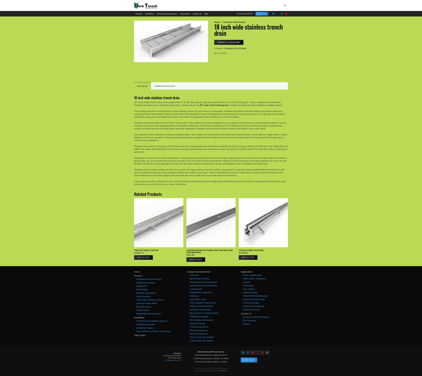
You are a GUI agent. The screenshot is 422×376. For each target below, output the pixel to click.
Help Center (139, 335)
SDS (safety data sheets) (201, 320)
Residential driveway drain (148, 313)
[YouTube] (286, 14)
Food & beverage (251, 302)
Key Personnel (249, 320)
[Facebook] (273, 14)
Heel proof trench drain (200, 309)
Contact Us (246, 313)
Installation (139, 317)
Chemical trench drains (146, 303)
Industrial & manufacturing (255, 295)
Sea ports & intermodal (254, 299)
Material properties (198, 330)
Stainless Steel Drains (234, 22)
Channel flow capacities (201, 292)
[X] (277, 14)
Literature (194, 275)
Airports (247, 282)
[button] (285, 5)
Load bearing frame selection (203, 285)
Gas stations (249, 289)
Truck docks (248, 285)
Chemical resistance (199, 326)
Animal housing (250, 292)
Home (217, 22)
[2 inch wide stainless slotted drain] (263, 199)
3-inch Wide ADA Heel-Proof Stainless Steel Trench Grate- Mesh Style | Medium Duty (209, 251)
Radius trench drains (145, 282)
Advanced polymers (199, 333)
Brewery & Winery (251, 309)
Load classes (196, 289)
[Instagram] (267, 352)
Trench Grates (142, 310)
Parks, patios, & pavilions (254, 278)
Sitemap (223, 371)
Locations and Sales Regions (256, 317)
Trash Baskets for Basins (201, 340)
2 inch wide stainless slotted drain (251, 250)
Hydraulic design (197, 323)
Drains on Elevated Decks (202, 306)
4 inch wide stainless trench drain (146, 250)
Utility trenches (143, 296)
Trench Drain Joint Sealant (202, 337)
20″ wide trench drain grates (214, 105)
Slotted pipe (142, 289)
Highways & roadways (253, 306)
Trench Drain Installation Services (151, 321)
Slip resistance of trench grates (204, 313)
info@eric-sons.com (173, 360)
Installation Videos (145, 328)
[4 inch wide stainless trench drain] (158, 199)
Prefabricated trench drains (148, 279)
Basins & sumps (143, 306)
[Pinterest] (262, 352)
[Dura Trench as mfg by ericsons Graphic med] (145, 5)
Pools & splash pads (252, 275)
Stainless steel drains (146, 293)
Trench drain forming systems (150, 299)
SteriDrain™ (142, 286)
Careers (246, 324)
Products (138, 275)
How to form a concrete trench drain (153, 331)
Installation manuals (145, 324)
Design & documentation (199, 271)
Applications (246, 271)
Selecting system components (204, 282)
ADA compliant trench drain (203, 302)
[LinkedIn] (282, 14)
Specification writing (199, 278)
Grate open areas (198, 299)
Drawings (194, 295)
